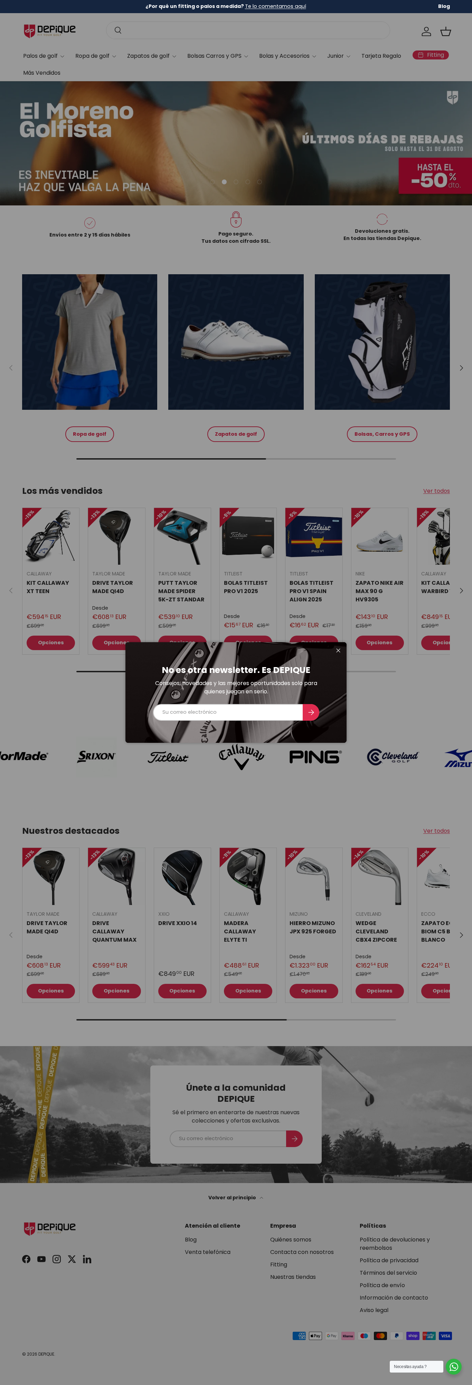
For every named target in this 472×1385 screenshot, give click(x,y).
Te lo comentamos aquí (275, 6)
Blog (444, 6)
